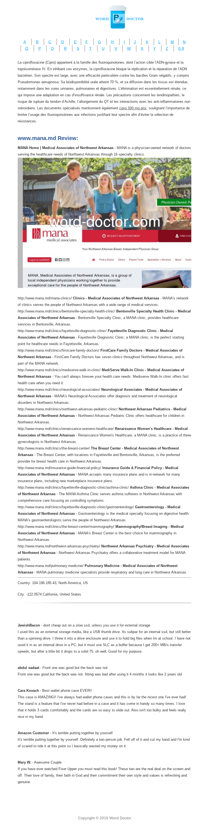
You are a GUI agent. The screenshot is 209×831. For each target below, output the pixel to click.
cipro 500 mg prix (132, 108)
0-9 (181, 48)
